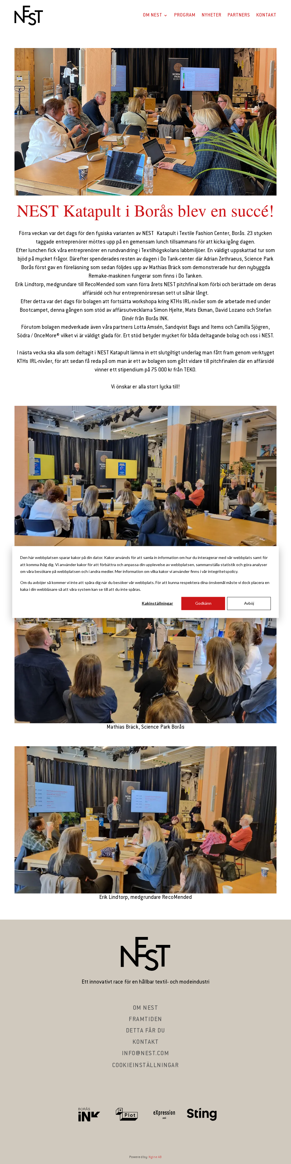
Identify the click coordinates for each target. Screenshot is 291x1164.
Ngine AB (155, 1157)
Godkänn (203, 603)
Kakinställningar (157, 603)
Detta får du (145, 1031)
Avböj (249, 603)
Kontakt (266, 15)
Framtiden (145, 1019)
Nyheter (211, 15)
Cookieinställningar (145, 1066)
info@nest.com (145, 1054)
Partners (239, 15)
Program (185, 15)
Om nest (145, 1008)
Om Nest (152, 15)
